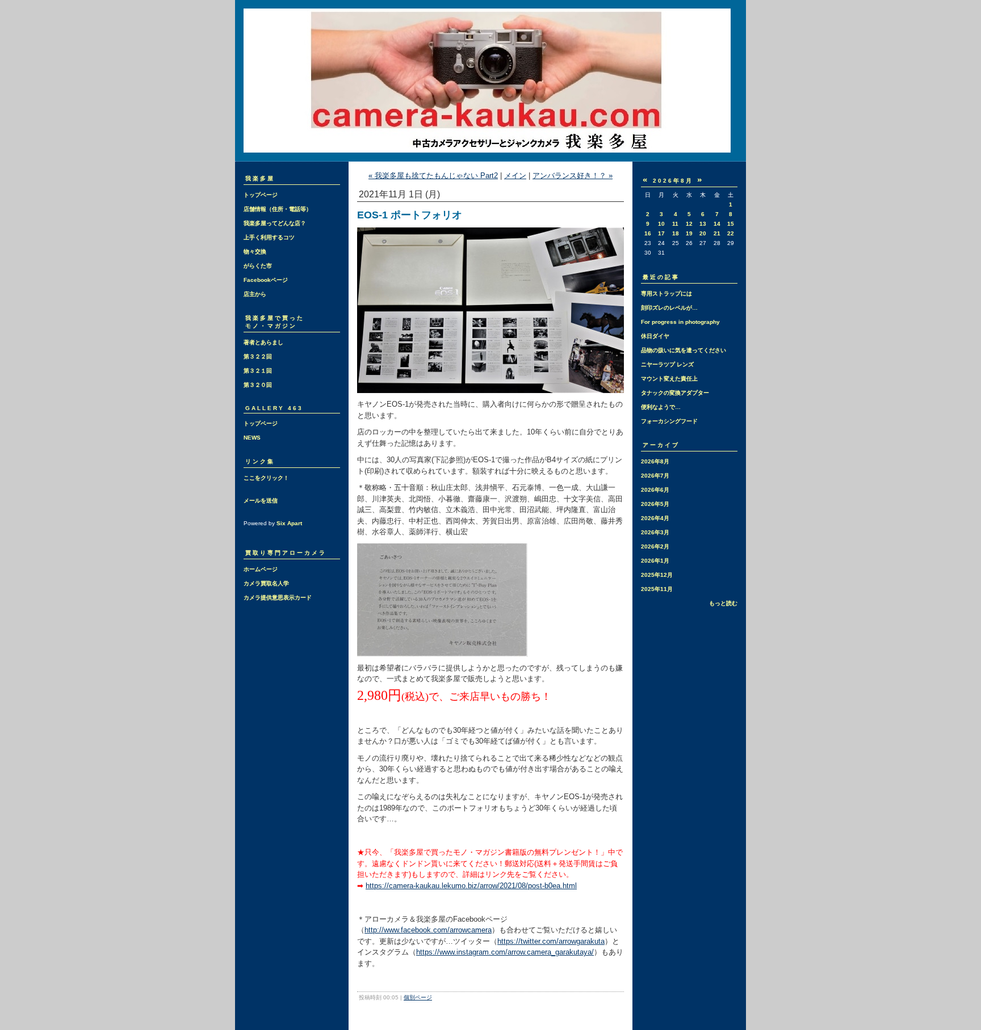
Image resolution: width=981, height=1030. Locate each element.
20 (702, 233)
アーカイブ (661, 445)
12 (689, 224)
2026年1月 (655, 561)
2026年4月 (655, 518)
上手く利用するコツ (269, 237)
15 (730, 224)
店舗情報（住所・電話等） (278, 209)
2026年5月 (655, 504)
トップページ (261, 195)
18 (675, 233)
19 (689, 233)
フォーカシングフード (669, 421)
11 (675, 224)
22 (730, 233)
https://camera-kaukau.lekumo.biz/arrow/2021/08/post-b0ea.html (471, 885)
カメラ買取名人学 (266, 583)
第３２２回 (258, 356)
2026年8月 (655, 461)
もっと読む (723, 603)
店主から (255, 294)
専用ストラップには (666, 293)
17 (661, 233)
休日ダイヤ (655, 336)
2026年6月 (655, 490)
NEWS (252, 437)
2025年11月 (657, 589)
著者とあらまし (263, 342)
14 (717, 224)
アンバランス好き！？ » (573, 175)
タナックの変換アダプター (675, 393)
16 (647, 233)
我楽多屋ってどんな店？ (275, 223)
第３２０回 (258, 385)
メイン (515, 175)
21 (717, 233)
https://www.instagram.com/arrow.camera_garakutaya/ (505, 952)
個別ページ (418, 997)
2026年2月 (655, 546)
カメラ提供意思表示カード (278, 597)
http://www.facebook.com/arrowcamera (428, 930)
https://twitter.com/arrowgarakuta (551, 941)
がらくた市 (258, 266)
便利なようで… (661, 407)
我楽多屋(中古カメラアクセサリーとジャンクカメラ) (490, 80)
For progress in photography (680, 322)
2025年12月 (657, 575)
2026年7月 (655, 475)
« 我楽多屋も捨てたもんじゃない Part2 (433, 175)
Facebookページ (266, 280)
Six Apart (289, 523)
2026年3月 (655, 532)
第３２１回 (258, 371)
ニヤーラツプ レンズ (667, 364)
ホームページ (261, 569)
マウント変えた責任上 (669, 378)
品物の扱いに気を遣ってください (683, 350)
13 (702, 224)
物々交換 (255, 251)
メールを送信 (261, 500)
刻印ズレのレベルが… (669, 308)
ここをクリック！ (266, 478)
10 (661, 224)
